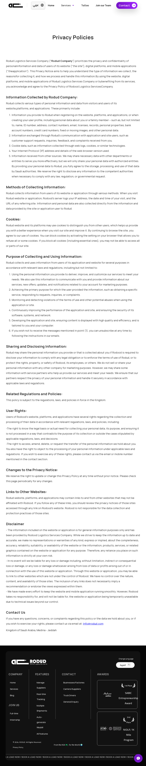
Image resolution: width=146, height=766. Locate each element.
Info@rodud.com (93, 623)
